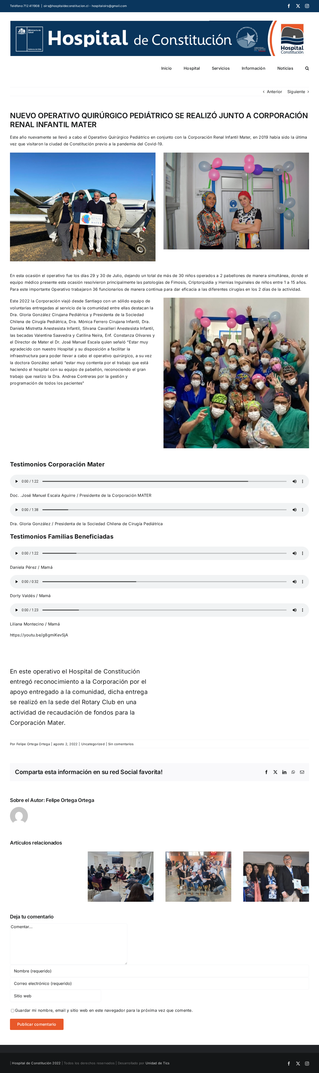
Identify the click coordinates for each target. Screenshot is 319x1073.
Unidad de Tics (157, 1063)
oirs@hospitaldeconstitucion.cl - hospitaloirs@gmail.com (85, 6)
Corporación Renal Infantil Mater (219, 137)
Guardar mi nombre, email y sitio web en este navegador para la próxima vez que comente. (104, 1010)
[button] (307, 68)
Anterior (274, 91)
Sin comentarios (121, 744)
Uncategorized (93, 744)
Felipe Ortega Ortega (33, 744)
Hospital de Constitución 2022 (36, 1063)
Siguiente (296, 91)
